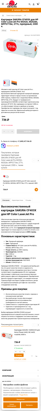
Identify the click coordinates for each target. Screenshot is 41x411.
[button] (38, 160)
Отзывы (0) (14, 30)
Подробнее (23, 395)
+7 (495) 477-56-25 (24, 141)
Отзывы (28, 200)
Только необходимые (11, 405)
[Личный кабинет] (33, 4)
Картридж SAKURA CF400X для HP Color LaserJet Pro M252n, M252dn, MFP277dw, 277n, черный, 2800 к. (20, 183)
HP (25, 15)
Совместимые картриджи (13, 15)
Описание (5, 200)
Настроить (29, 405)
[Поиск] (30, 4)
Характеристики (17, 200)
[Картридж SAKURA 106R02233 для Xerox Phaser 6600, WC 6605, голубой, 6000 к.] (7, 336)
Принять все (20, 399)
